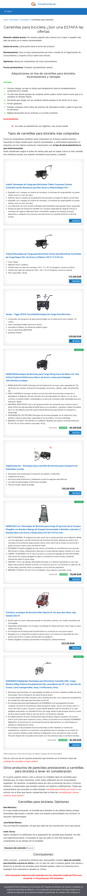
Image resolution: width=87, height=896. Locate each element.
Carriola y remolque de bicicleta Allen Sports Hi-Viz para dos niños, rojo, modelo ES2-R (41, 614)
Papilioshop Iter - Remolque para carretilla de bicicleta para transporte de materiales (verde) (42, 467)
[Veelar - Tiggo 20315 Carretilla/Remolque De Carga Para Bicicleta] (43, 302)
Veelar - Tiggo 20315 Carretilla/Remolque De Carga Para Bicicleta (38, 314)
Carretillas (24, 20)
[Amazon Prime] (78, 489)
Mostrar (30, 848)
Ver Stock (76, 221)
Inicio (5, 20)
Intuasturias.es (47, 4)
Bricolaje (14, 20)
